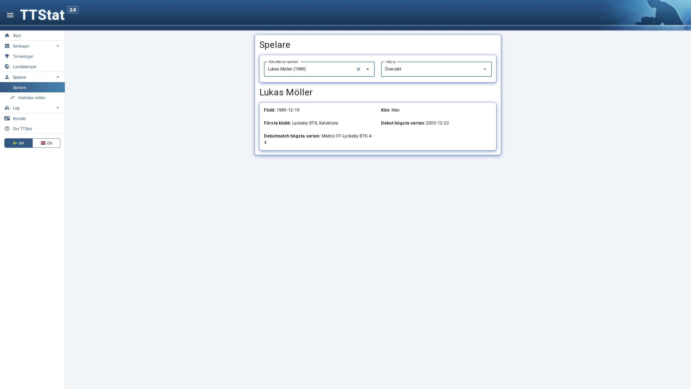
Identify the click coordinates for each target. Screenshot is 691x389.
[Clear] (358, 69)
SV (21, 143)
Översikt (393, 69)
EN (49, 143)
